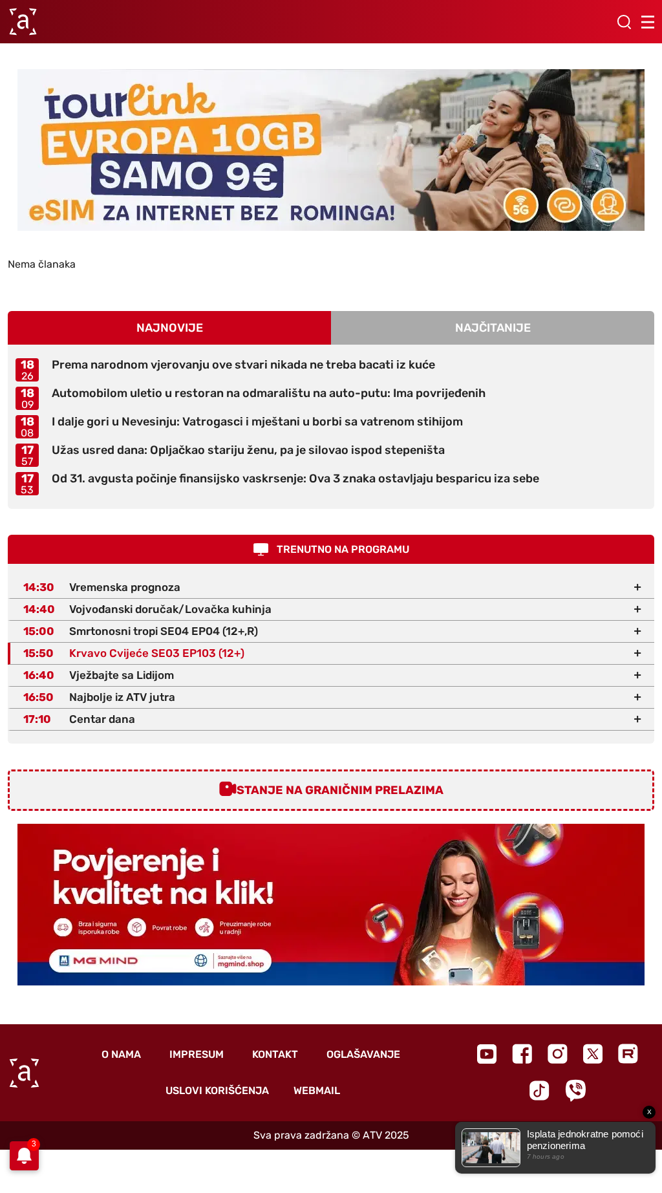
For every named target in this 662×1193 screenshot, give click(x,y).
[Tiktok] (539, 1090)
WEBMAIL (317, 1090)
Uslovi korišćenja (217, 1090)
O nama (121, 1054)
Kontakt (275, 1054)
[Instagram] (558, 1054)
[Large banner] (331, 150)
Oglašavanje (363, 1054)
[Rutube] (628, 1054)
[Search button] (624, 22)
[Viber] (575, 1090)
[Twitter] (593, 1054)
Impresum (196, 1054)
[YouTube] (486, 1054)
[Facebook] (522, 1054)
